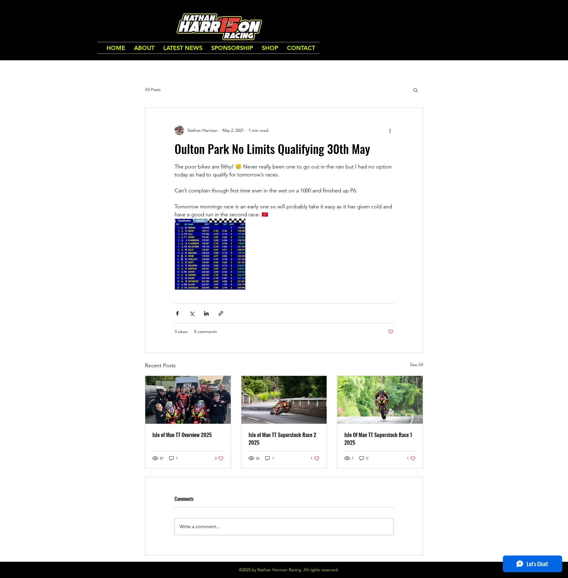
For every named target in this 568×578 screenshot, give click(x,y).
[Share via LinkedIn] (206, 313)
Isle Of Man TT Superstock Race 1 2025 (378, 438)
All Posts (153, 89)
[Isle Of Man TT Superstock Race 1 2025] (380, 400)
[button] (415, 89)
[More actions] (389, 130)
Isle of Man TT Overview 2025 (182, 435)
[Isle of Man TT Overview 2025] (188, 400)
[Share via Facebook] (177, 313)
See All (416, 364)
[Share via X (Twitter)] (192, 313)
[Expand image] (210, 254)
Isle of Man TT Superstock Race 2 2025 (282, 438)
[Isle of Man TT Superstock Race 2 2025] (284, 400)
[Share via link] (221, 313)
